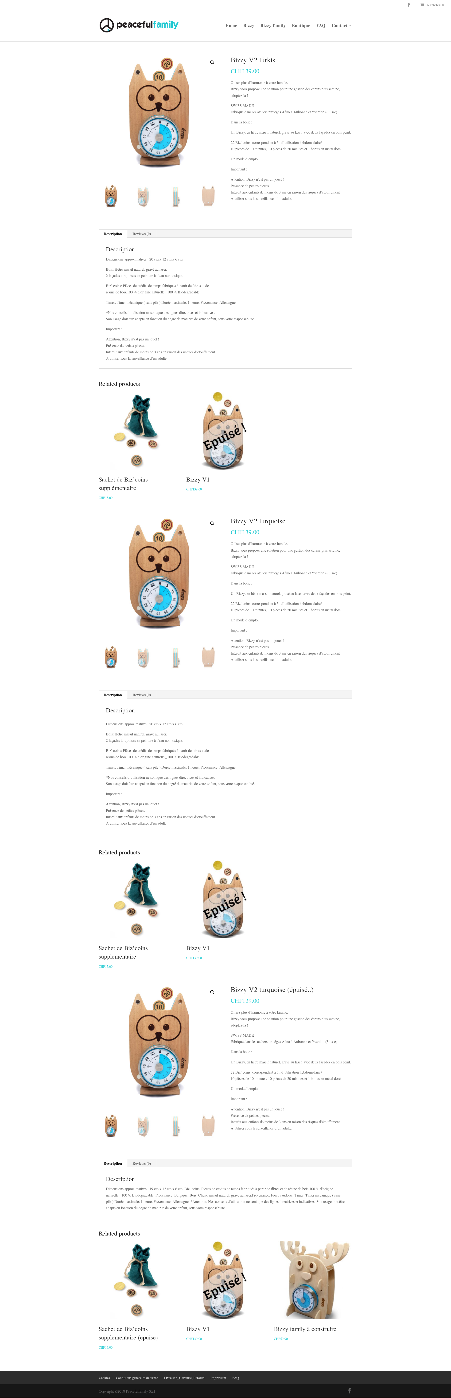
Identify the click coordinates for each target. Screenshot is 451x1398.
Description (113, 233)
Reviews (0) (141, 233)
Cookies (104, 1377)
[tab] (112, 234)
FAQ (321, 26)
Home (231, 26)
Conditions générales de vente (137, 1377)
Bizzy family (273, 26)
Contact (340, 26)
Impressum (218, 1377)
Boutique (301, 26)
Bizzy (248, 26)
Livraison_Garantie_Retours (184, 1377)
